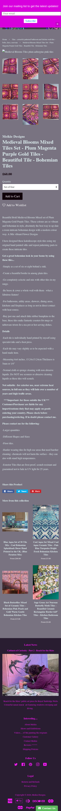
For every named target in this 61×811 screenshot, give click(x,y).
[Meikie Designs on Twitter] (16, 765)
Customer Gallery (30, 736)
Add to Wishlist (15, 205)
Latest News (30, 644)
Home (4, 39)
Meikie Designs (38, 794)
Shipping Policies (30, 749)
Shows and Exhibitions (31, 728)
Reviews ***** (30, 745)
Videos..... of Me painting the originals (30, 732)
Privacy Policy (30, 786)
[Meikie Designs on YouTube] (45, 765)
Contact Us (48, 808)
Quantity (6, 181)
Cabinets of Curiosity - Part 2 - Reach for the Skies (30, 650)
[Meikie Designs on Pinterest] (30, 765)
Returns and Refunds (31, 781)
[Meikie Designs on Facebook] (23, 765)
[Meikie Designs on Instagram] (37, 765)
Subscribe (30, 21)
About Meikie (31, 724)
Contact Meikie (30, 741)
